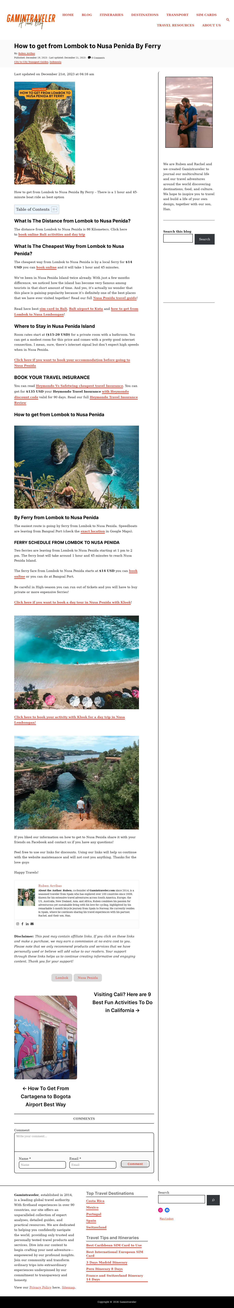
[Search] (213, 1200)
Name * (25, 1158)
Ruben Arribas (26, 53)
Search (204, 239)
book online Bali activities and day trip (51, 234)
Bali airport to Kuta (86, 309)
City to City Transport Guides (31, 62)
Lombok (62, 978)
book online (46, 267)
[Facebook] (22, 924)
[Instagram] (17, 924)
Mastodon (167, 1218)
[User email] (32, 924)
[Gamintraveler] (31, 20)
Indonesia (55, 62)
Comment (21, 1130)
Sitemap (68, 1287)
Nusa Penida (88, 978)
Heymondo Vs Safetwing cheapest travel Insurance (79, 386)
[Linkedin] (27, 924)
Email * (75, 1158)
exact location (93, 531)
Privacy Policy (40, 1287)
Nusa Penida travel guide (115, 298)
